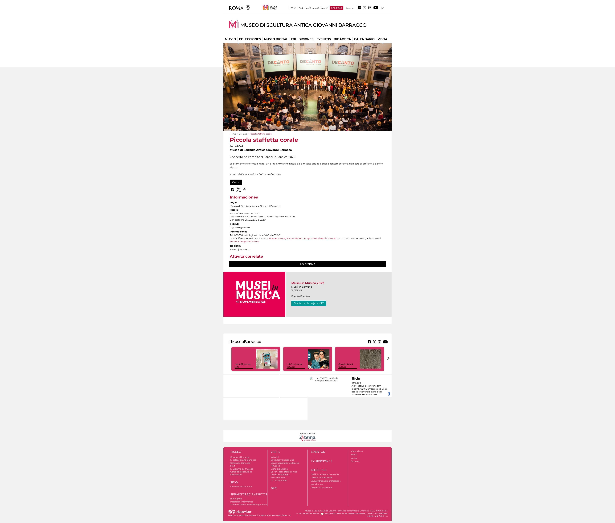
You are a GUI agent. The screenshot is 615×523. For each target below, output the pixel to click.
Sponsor (355, 461)
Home (233, 134)
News (354, 454)
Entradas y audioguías (282, 460)
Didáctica (342, 39)
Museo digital (276, 39)
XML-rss (384, 516)
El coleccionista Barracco (243, 460)
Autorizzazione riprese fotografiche (248, 504)
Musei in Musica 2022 (307, 283)
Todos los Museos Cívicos (311, 8)
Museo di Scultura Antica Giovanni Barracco (303, 25)
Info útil (275, 457)
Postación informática (241, 501)
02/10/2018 (370, 389)
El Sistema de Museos (241, 469)
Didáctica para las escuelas (325, 474)
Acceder (350, 8)
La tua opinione (279, 480)
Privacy (327, 514)
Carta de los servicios (241, 471)
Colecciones (250, 39)
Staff (232, 465)
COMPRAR (336, 8)
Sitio (234, 482)
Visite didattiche (279, 469)
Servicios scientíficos (248, 494)
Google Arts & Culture (345, 365)
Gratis (235, 182)
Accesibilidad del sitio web (377, 515)
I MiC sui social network (294, 365)
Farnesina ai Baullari (241, 486)
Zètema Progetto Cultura (244, 241)
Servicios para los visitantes (285, 463)
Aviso (354, 458)
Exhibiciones (302, 39)
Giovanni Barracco (239, 457)
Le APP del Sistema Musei (284, 471)
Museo (230, 39)
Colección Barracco (240, 463)
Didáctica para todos (321, 477)
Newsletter (236, 474)
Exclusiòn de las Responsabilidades (348, 514)
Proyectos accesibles (321, 487)
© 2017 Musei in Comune (307, 514)
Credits (370, 514)
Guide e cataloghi (280, 474)
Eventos (323, 39)
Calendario (364, 39)
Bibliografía (236, 498)
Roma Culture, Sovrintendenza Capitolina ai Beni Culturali (302, 238)
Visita (382, 39)
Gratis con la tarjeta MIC (309, 303)
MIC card (275, 465)
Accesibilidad (278, 477)
